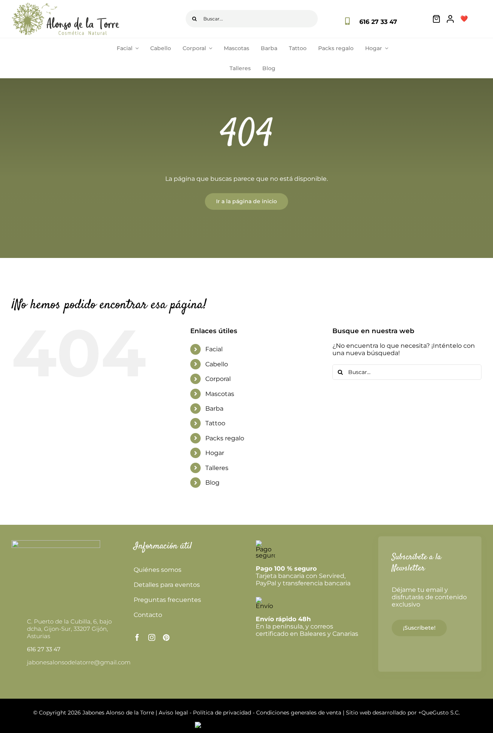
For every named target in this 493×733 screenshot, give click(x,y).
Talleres (216, 468)
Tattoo (215, 423)
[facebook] (137, 637)
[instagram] (151, 637)
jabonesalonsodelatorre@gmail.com (79, 662)
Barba (214, 408)
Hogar (214, 453)
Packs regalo (224, 438)
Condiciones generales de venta (298, 712)
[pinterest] (166, 637)
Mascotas (219, 394)
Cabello (216, 364)
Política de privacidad (222, 712)
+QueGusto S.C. (439, 712)
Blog (212, 482)
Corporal (218, 379)
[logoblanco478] (56, 543)
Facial (214, 349)
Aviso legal (173, 712)
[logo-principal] (65, 5)
